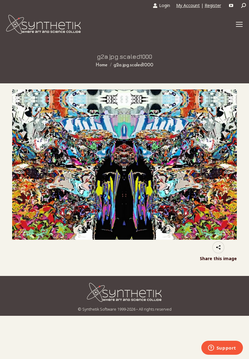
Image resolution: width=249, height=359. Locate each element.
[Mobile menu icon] (239, 24)
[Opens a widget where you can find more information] (222, 348)
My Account (188, 5)
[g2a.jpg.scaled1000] (124, 164)
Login (164, 5)
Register (213, 5)
